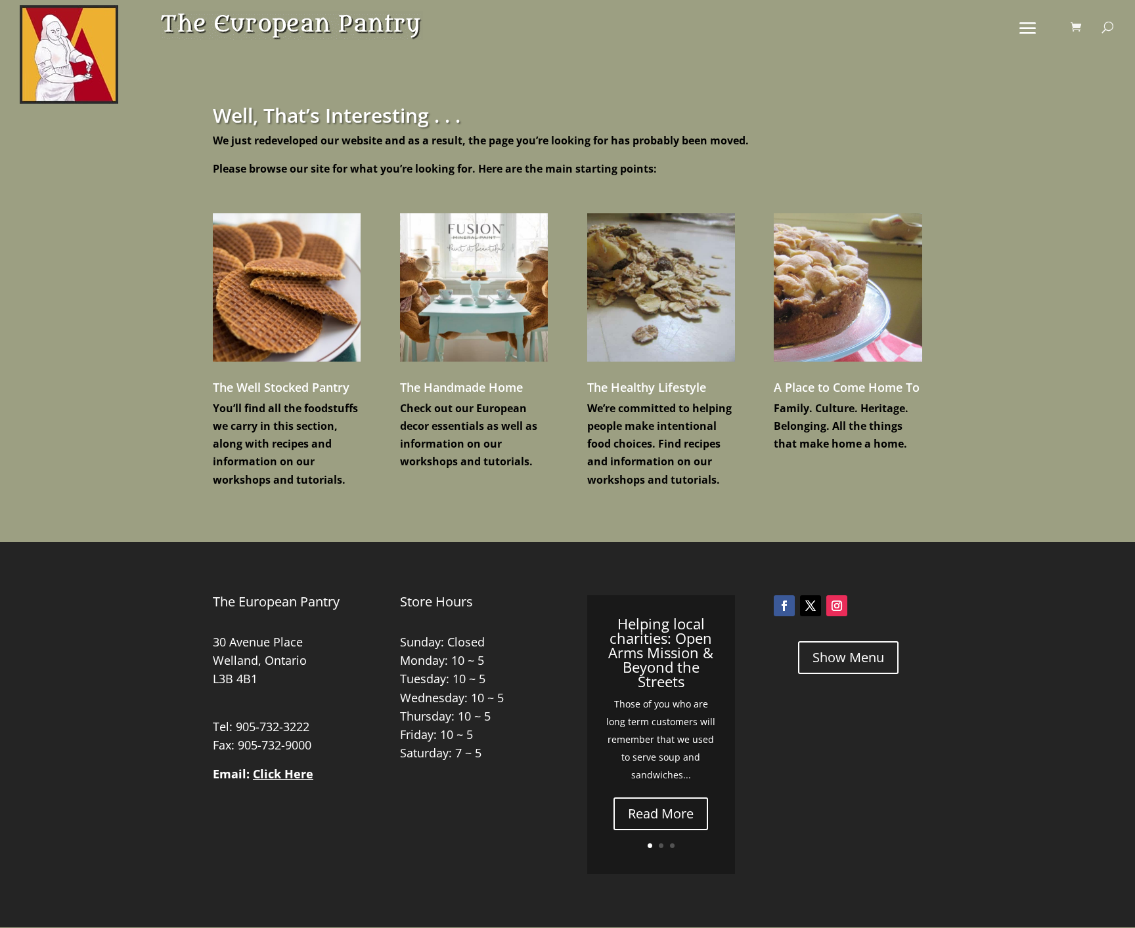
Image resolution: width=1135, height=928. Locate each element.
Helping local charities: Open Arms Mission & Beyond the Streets (660, 652)
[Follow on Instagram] (836, 605)
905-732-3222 (272, 726)
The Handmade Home (461, 387)
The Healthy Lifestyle (646, 387)
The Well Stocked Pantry (281, 387)
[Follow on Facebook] (784, 605)
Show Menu (848, 657)
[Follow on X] (810, 605)
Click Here (283, 774)
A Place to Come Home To (847, 387)
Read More (661, 813)
